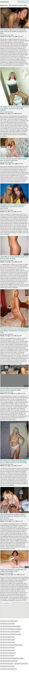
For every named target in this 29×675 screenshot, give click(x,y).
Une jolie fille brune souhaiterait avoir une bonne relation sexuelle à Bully (14, 389)
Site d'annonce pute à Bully (21, 663)
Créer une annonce (23, 2)
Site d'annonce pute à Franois (7, 637)
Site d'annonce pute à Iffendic (7, 647)
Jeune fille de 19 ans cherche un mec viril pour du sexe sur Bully (14, 257)
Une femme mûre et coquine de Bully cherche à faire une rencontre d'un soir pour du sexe (13, 516)
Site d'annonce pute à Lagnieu (7, 639)
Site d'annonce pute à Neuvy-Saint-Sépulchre (11, 645)
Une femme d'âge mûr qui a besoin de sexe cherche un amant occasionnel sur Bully (13, 31)
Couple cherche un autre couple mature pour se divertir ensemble (13, 159)
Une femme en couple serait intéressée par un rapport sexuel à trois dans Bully (13, 461)
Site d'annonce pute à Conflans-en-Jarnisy (10, 634)
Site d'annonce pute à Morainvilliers (8, 621)
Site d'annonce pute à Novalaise (8, 653)
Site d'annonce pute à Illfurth (7, 655)
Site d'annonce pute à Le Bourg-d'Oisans (10, 631)
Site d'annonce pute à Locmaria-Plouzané (10, 626)
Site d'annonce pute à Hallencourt (8, 669)
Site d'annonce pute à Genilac (7, 623)
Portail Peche (4, 2)
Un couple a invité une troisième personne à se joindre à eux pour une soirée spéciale (14, 108)
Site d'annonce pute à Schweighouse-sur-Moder (12, 658)
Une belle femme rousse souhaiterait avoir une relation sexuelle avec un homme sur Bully (14, 330)
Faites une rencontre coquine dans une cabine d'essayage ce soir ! (13, 570)
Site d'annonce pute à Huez (6, 663)
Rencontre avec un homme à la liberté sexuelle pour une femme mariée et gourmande (13, 206)
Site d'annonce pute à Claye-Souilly (8, 661)
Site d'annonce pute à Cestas (7, 642)
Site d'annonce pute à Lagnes (7, 650)
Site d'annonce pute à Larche (7, 666)
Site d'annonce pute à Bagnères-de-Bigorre (10, 629)
